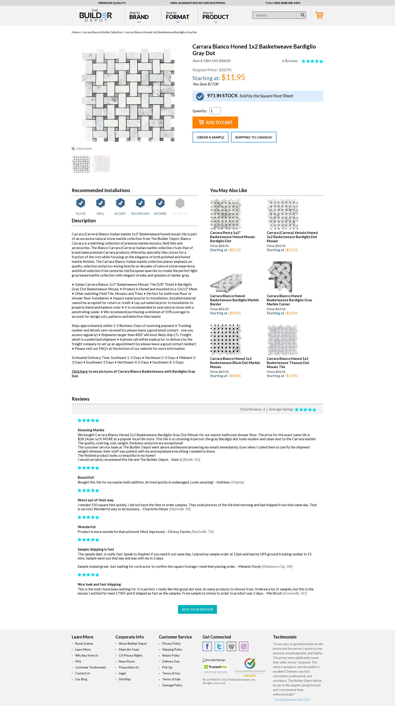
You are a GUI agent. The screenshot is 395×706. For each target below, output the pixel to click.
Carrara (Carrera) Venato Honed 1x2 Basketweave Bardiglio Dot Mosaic (292, 237)
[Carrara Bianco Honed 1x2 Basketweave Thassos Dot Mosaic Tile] (283, 354)
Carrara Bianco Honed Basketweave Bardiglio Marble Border (234, 300)
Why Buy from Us (86, 655)
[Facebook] (207, 646)
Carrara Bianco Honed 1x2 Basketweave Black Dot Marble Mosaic (235, 362)
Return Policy (171, 655)
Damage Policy (172, 685)
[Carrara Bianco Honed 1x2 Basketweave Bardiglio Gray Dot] (128, 141)
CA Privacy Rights (130, 655)
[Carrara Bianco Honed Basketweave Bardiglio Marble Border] (226, 292)
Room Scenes (84, 643)
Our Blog (81, 679)
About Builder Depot (133, 643)
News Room (127, 661)
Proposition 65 (129, 667)
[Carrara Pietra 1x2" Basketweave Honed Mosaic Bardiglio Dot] (226, 229)
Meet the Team (129, 649)
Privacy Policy (171, 643)
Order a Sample (210, 137)
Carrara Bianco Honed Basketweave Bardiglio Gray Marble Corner (289, 300)
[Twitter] (219, 646)
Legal (122, 673)
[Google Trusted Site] (249, 676)
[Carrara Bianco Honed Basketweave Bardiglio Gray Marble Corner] (279, 292)
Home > (77, 32)
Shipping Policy (172, 649)
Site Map (125, 679)
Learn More (83, 649)
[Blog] (231, 646)
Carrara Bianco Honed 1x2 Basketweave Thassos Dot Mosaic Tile (288, 362)
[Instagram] (243, 646)
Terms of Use (171, 673)
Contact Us (82, 673)
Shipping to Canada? (253, 137)
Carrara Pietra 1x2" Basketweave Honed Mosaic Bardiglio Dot (232, 237)
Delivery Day (171, 661)
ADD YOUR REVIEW (197, 609)
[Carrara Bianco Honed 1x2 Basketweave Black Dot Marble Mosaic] (226, 354)
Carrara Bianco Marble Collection (102, 32)
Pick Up (167, 667)
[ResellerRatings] (214, 660)
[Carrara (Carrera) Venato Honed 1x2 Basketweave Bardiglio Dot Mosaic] (283, 229)
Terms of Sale (171, 679)
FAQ (78, 661)
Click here (80, 371)
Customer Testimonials (90, 667)
